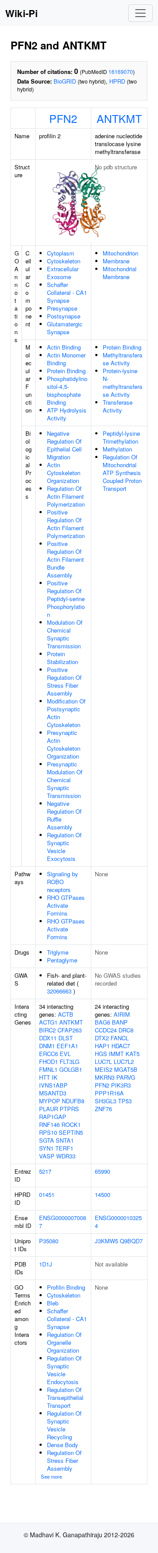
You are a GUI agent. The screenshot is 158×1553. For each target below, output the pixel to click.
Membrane (116, 261)
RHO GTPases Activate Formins (66, 905)
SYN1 (46, 1148)
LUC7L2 (124, 1061)
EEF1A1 (67, 1046)
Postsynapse (63, 316)
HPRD (117, 81)
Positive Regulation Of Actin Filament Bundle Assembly (65, 559)
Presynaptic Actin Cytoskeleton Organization (63, 744)
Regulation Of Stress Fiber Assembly (64, 1460)
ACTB (65, 1014)
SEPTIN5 (71, 1132)
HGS (101, 1053)
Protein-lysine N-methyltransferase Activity (122, 383)
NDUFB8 (73, 1101)
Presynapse (62, 308)
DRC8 (125, 1030)
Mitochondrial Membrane (119, 273)
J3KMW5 (106, 1241)
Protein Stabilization (62, 658)
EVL (65, 1053)
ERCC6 (48, 1053)
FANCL (120, 1038)
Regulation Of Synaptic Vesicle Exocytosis (64, 847)
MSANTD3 (52, 1093)
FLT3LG (69, 1061)
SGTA (46, 1140)
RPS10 (48, 1132)
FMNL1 (48, 1069)
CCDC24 (106, 1030)
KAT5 (133, 1053)
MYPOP (49, 1101)
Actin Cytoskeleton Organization (63, 473)
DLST (65, 1038)
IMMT (116, 1053)
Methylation (117, 449)
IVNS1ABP (53, 1085)
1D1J (45, 1264)
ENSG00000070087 (62, 1222)
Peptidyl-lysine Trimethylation (121, 437)
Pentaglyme (62, 960)
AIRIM (122, 1014)
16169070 (120, 71)
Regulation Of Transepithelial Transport (65, 1397)
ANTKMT (119, 118)
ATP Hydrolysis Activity (66, 414)
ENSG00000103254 (118, 1222)
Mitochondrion (120, 253)
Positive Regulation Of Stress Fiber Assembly (64, 681)
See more (51, 1476)
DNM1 (47, 1046)
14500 (102, 1194)
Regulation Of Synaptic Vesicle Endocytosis (64, 1370)
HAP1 (102, 1046)
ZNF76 (103, 1109)
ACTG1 (48, 1022)
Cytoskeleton (63, 261)
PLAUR (48, 1109)
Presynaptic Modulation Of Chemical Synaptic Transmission (65, 780)
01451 (46, 1194)
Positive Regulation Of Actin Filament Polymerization (66, 524)
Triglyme (57, 952)
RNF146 (49, 1124)
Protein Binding (66, 371)
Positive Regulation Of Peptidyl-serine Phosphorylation (66, 599)
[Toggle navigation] (140, 13)
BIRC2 (47, 1030)
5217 (45, 1171)
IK (54, 1077)
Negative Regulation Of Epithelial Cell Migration (64, 445)
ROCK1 (71, 1124)
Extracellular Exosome (63, 273)
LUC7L (103, 1061)
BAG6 (102, 1022)
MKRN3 (105, 1077)
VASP (46, 1156)
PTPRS (69, 1109)
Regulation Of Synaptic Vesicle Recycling (64, 1425)
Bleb (52, 1303)
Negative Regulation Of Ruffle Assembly (64, 815)
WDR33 (65, 1156)
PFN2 (63, 118)
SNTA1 (65, 1140)
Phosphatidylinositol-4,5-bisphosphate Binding (67, 390)
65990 (102, 1171)
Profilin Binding (66, 1287)
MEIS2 (103, 1069)
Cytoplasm (60, 253)
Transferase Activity (118, 406)
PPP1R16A (109, 1093)
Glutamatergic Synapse (65, 328)
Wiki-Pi (21, 13)
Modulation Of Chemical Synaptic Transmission (65, 634)
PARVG (125, 1077)
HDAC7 (120, 1046)
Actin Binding (64, 347)
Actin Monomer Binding (66, 359)
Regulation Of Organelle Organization (64, 1342)
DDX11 (48, 1038)
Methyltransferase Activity (122, 359)
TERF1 (64, 1148)
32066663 (59, 991)
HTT (44, 1077)
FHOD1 (48, 1061)
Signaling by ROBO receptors (62, 882)
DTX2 (102, 1038)
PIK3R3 (121, 1085)
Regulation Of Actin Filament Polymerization (66, 496)
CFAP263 (69, 1030)
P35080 (48, 1241)
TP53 (125, 1101)
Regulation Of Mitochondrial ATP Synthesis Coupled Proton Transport (122, 473)
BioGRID (65, 81)
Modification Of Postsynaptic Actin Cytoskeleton (66, 713)
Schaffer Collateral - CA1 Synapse (67, 292)
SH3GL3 (105, 1101)
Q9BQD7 (131, 1241)
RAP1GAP (52, 1116)
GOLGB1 (70, 1069)
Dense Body (62, 1445)
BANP (120, 1022)
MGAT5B (125, 1069)
